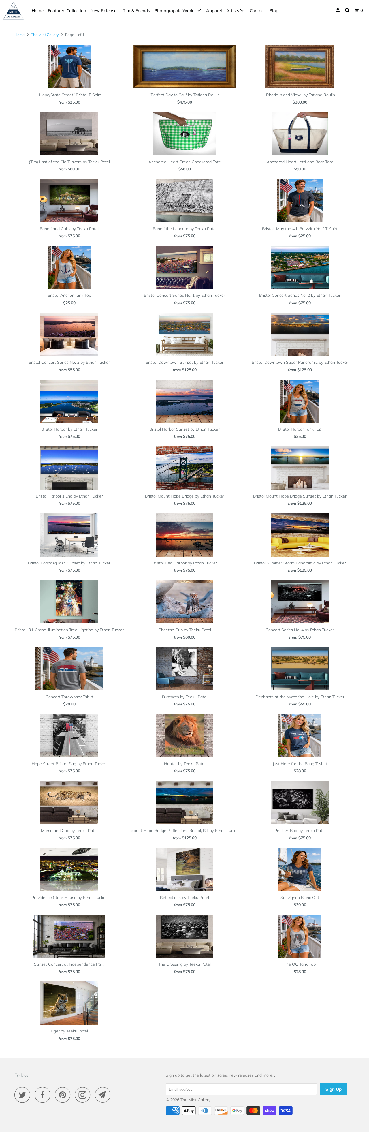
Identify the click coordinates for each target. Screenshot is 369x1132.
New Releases (104, 10)
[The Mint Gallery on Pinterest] (64, 1095)
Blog (273, 10)
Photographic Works (175, 10)
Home (38, 10)
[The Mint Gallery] (13, 10)
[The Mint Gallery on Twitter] (23, 1095)
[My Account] (338, 10)
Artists (233, 10)
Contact (257, 10)
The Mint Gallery (195, 1099)
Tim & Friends (136, 10)
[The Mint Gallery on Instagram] (84, 1095)
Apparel (214, 10)
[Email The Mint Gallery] (104, 1095)
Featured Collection (67, 10)
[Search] (347, 10)
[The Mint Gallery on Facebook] (44, 1095)
